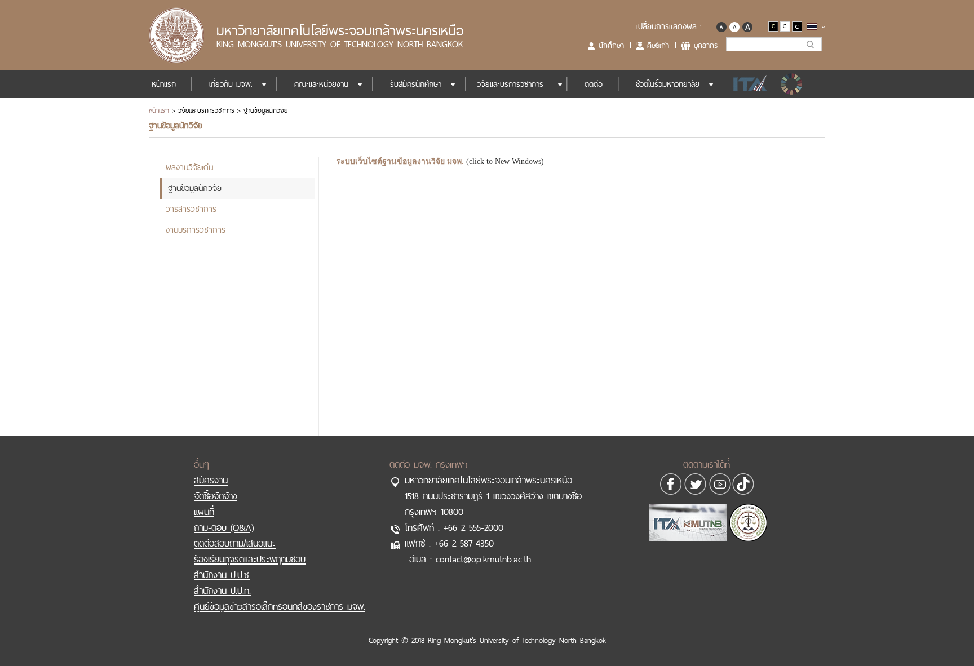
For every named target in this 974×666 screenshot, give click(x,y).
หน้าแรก (164, 84)
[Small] (721, 25)
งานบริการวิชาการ (195, 230)
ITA (747, 84)
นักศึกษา (611, 45)
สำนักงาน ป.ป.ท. (222, 590)
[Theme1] (774, 25)
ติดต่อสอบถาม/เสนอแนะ (235, 543)
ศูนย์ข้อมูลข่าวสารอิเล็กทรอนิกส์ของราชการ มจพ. (279, 606)
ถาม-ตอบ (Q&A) (224, 527)
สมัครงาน (211, 480)
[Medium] (734, 25)
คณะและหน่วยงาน (321, 84)
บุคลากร (706, 45)
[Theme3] (797, 25)
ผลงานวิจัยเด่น (189, 167)
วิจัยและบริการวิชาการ (510, 84)
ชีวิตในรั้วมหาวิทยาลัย (667, 84)
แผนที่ (204, 512)
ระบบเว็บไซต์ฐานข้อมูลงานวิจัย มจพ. (400, 161)
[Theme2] (786, 25)
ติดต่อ (594, 84)
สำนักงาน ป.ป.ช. (222, 575)
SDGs (792, 84)
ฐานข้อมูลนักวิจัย (195, 188)
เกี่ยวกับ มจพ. (231, 84)
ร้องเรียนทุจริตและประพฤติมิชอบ (250, 559)
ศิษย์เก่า (658, 45)
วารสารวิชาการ (191, 209)
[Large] (747, 25)
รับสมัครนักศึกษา (415, 84)
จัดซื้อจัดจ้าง (215, 496)
